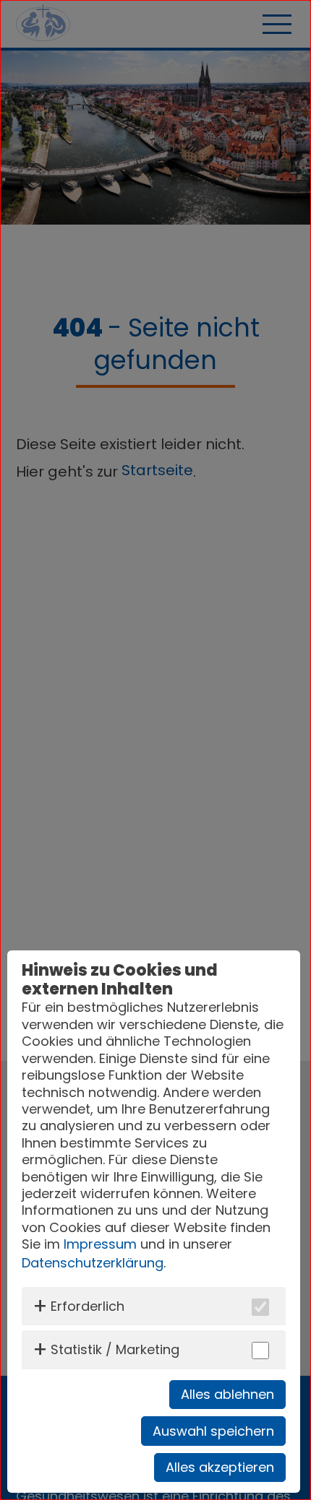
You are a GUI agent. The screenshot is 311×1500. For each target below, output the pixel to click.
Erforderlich (87, 1306)
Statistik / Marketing (115, 1349)
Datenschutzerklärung (92, 1262)
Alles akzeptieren (220, 1467)
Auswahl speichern (213, 1431)
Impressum (100, 1244)
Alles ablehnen (227, 1394)
